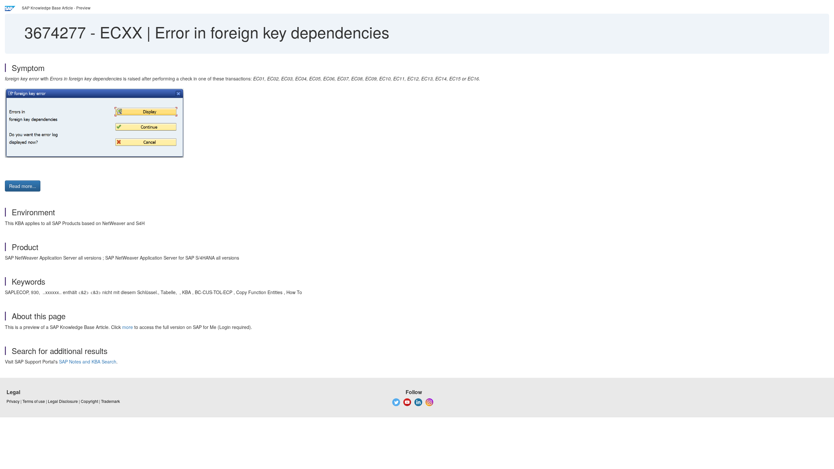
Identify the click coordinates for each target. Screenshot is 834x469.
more (127, 327)
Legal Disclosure (63, 401)
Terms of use (33, 401)
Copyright (89, 401)
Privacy (13, 401)
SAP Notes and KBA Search (87, 361)
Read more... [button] (22, 186)
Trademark (110, 401)
